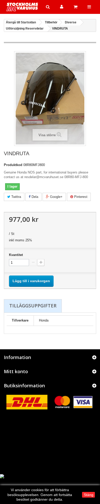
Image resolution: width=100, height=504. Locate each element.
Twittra (15, 197)
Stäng (88, 495)
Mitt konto (16, 371)
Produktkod (13, 165)
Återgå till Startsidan (21, 22)
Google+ (56, 197)
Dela (34, 197)
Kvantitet (16, 255)
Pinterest (80, 197)
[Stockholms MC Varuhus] (22, 7)
